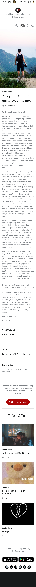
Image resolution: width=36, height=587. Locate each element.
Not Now (5, 2)
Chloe (7, 536)
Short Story (20, 2)
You (27, 2)
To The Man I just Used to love (15, 453)
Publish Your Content (18, 402)
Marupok (6, 531)
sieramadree (9, 457)
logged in (16, 369)
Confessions (7, 92)
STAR (6, 498)
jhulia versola (10, 106)
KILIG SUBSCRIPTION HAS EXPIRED (14, 492)
